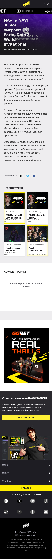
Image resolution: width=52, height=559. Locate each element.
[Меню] (3, 4)
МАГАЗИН (26, 488)
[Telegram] (27, 175)
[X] (21, 175)
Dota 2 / (7, 49)
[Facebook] (33, 175)
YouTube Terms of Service (23, 548)
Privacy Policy (31, 545)
